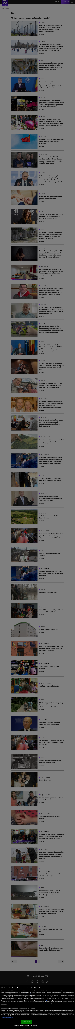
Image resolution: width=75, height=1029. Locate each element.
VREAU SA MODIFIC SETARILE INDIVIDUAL (26, 1025)
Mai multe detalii (27, 993)
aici (46, 1000)
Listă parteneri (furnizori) (7, 1017)
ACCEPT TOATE (26, 1022)
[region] (37, 1007)
